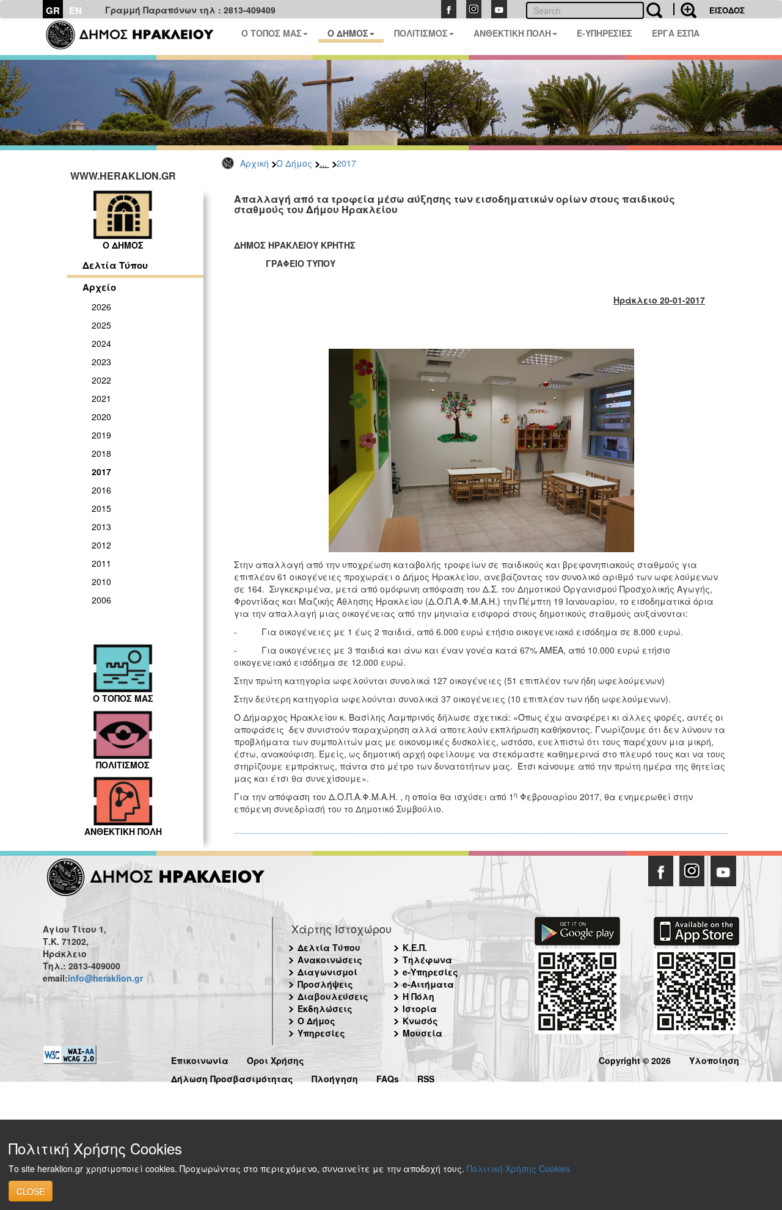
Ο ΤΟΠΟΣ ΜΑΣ (271, 33)
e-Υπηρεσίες (430, 972)
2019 (101, 435)
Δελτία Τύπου (115, 265)
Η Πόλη (418, 996)
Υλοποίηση (714, 1058)
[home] (137, 36)
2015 (101, 508)
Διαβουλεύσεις (333, 996)
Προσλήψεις (325, 984)
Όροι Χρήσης (275, 1058)
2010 (101, 581)
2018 (101, 453)
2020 (101, 416)
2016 (101, 490)
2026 (101, 307)
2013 (101, 526)
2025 (101, 325)
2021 (101, 398)
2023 (101, 361)
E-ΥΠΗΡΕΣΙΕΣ (604, 33)
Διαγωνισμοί (327, 972)
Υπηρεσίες (321, 1033)
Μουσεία (422, 1033)
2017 (346, 163)
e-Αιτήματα (428, 984)
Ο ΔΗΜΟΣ (347, 33)
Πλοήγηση (335, 1077)
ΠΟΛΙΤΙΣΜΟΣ (421, 33)
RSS (425, 1077)
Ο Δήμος (294, 163)
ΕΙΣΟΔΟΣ (727, 10)
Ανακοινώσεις (330, 959)
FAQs (387, 1077)
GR (53, 10)
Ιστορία (420, 1008)
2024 (101, 343)
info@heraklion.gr (105, 978)
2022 (101, 380)
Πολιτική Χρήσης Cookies (518, 1168)
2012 (101, 545)
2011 (101, 563)
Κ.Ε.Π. (415, 947)
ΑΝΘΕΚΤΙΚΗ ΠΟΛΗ (512, 33)
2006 (101, 600)
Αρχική (254, 163)
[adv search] (684, 9)
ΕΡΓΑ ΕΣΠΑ (676, 33)
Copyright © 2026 (635, 1058)
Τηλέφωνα (427, 959)
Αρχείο (99, 287)
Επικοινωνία (199, 1058)
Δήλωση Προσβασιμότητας (232, 1077)
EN (75, 10)
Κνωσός (420, 1021)
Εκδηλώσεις (325, 1008)
